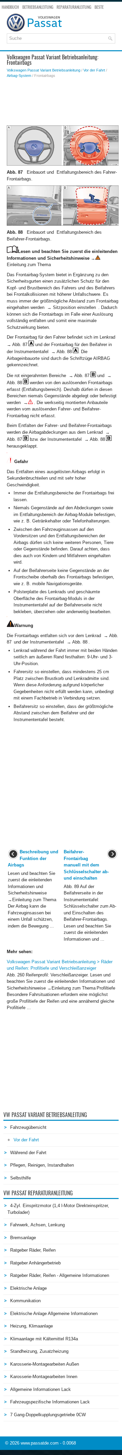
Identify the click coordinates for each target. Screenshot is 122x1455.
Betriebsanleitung (37, 7)
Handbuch (10, 7)
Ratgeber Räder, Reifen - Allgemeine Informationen (59, 1275)
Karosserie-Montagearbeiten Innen (43, 1376)
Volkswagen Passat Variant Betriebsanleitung (43, 70)
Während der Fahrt (28, 1152)
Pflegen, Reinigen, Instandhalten (42, 1165)
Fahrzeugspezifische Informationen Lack (50, 1401)
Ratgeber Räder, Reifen (33, 1250)
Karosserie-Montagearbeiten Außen (44, 1364)
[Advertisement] (63, 102)
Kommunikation (25, 1300)
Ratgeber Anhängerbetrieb (35, 1262)
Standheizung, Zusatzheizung (39, 1351)
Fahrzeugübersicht (28, 1127)
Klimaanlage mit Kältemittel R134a (44, 1338)
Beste (99, 7)
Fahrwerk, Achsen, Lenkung (37, 1224)
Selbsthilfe (20, 1177)
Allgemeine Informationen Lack (40, 1389)
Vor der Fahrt (94, 70)
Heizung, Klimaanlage (31, 1326)
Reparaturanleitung (74, 7)
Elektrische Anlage (28, 1288)
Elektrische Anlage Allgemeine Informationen (54, 1313)
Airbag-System (19, 76)
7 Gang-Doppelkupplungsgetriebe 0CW (48, 1414)
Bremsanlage (23, 1237)
